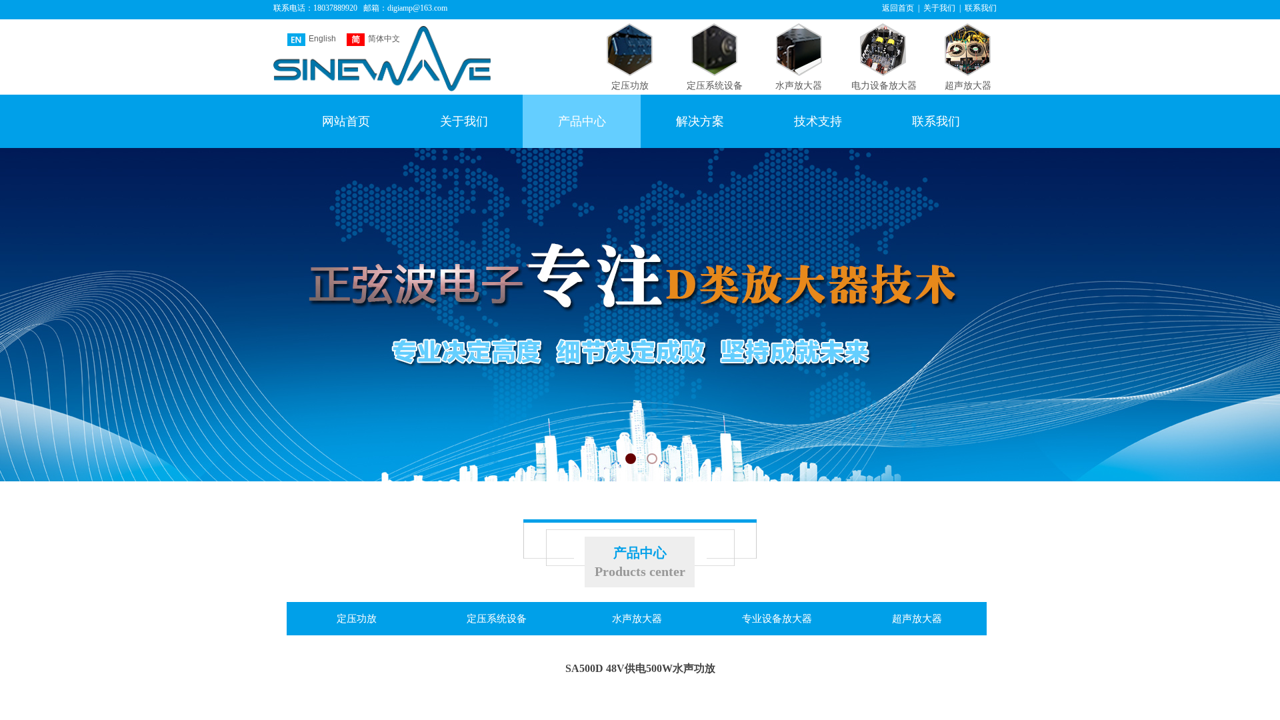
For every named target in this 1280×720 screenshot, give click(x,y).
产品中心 (582, 121)
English (322, 38)
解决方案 (700, 121)
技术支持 (818, 121)
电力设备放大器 (884, 86)
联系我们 (936, 121)
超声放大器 (968, 86)
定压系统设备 (715, 86)
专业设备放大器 (777, 618)
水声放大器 (798, 86)
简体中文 (384, 38)
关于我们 (464, 121)
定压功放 (630, 86)
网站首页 (346, 121)
